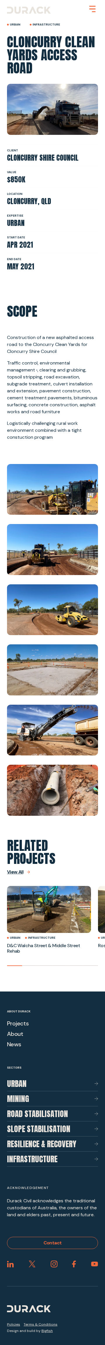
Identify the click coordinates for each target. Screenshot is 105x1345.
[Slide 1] (14, 965)
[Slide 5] (75, 965)
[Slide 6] (90, 965)
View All (15, 872)
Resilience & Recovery (41, 1144)
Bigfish (47, 1330)
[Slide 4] (60, 965)
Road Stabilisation (37, 1114)
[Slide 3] (44, 965)
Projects (18, 1023)
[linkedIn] (10, 1264)
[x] (32, 1264)
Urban (17, 1084)
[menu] (92, 8)
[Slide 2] (29, 965)
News (14, 1044)
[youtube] (94, 1264)
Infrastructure (32, 1159)
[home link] (29, 10)
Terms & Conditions (40, 1324)
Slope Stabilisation (38, 1129)
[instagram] (53, 1264)
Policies (13, 1324)
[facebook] (74, 1264)
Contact (52, 1243)
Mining (18, 1099)
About (15, 1033)
